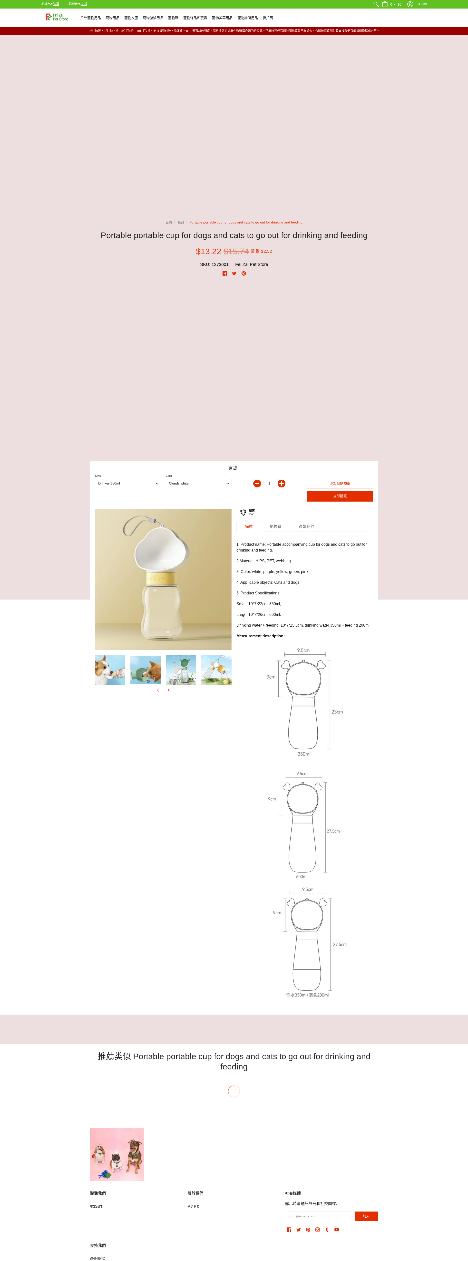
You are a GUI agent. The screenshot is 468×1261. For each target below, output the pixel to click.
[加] (281, 483)
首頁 (169, 222)
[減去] (257, 483)
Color (169, 475)
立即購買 (340, 496)
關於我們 (193, 1206)
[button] (392, 4)
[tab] (248, 527)
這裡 (56, 4)
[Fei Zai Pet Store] (57, 18)
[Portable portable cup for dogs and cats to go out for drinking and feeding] (163, 579)
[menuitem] (376, 4)
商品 (180, 222)
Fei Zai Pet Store (251, 264)
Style (98, 475)
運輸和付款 (97, 1258)
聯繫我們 (96, 1206)
